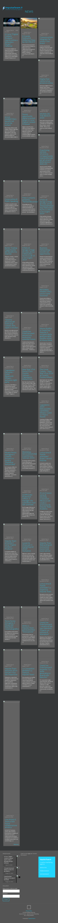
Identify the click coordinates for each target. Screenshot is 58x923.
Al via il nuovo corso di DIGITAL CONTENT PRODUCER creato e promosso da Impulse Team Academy (46, 501)
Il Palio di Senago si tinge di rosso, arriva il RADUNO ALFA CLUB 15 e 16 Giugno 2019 (28, 254)
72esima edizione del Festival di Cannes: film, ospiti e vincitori (11, 323)
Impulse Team (9, 30)
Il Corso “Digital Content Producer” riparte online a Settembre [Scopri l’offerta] (11, 40)
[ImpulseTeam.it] (12, 8)
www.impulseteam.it (44, 874)
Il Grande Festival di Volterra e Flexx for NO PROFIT (28, 39)
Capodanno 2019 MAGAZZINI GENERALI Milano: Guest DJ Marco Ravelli (46, 411)
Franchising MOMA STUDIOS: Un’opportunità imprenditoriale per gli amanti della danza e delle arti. (46, 157)
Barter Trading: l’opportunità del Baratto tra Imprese (11, 251)
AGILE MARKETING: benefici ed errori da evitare (11, 121)
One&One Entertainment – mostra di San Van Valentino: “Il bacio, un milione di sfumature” (46, 628)
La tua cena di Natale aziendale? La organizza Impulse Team (45, 587)
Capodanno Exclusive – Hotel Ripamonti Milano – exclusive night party (11, 376)
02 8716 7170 (43, 867)
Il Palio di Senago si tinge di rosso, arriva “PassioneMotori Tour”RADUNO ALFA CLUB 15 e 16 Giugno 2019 (47, 206)
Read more (16, 844)
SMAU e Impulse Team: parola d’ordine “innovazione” (28, 629)
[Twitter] (52, 2)
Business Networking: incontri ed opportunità (45, 251)
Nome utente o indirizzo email (10, 888)
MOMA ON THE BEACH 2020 (45, 116)
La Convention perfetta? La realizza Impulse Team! (28, 671)
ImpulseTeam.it (31, 918)
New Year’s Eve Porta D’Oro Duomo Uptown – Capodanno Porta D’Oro (28, 374)
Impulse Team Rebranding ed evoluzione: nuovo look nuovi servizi (46, 547)
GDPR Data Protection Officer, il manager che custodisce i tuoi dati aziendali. (29, 499)
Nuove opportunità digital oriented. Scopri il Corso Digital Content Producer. (28, 119)
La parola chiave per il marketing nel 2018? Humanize (28, 547)
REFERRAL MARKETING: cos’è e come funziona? (46, 292)
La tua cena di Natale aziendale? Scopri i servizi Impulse (46, 456)
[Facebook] (50, 2)
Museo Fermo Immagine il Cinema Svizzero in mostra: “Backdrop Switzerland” (10, 458)
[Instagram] (56, 2)
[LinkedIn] (54, 2)
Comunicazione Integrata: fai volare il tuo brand (46, 40)
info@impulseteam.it (44, 870)
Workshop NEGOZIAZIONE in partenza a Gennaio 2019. (29, 455)
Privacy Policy (29, 910)
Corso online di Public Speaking (11, 200)
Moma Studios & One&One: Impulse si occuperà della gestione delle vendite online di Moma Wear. (46, 334)
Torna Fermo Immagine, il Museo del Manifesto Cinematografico (12, 625)
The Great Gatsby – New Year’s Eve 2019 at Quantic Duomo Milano (46, 373)
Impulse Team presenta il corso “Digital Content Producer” (10, 545)
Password (5, 893)
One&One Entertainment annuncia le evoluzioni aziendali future (28, 335)
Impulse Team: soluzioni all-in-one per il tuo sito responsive (11, 671)
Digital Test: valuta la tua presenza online (46, 81)
